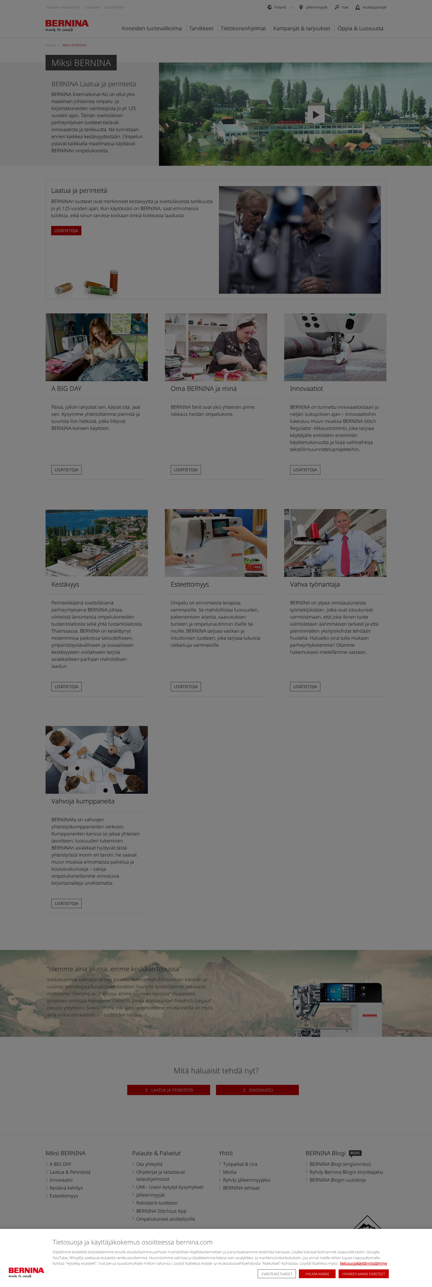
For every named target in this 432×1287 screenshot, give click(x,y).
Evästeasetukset (277, 1273)
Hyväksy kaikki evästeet (363, 1273)
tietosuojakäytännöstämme (363, 1263)
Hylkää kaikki (317, 1273)
